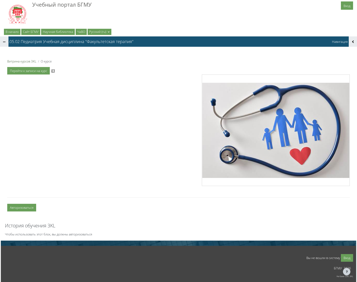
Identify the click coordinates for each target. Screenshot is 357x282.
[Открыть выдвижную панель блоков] (353, 41)
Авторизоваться (21, 207)
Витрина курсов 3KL (21, 61)
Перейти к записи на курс (28, 71)
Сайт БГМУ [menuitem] (31, 32)
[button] (99, 32)
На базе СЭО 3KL (345, 276)
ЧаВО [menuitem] (81, 32)
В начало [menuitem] (12, 32)
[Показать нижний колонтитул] (346, 271)
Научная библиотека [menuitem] (58, 32)
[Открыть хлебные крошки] (4, 41)
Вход (347, 6)
